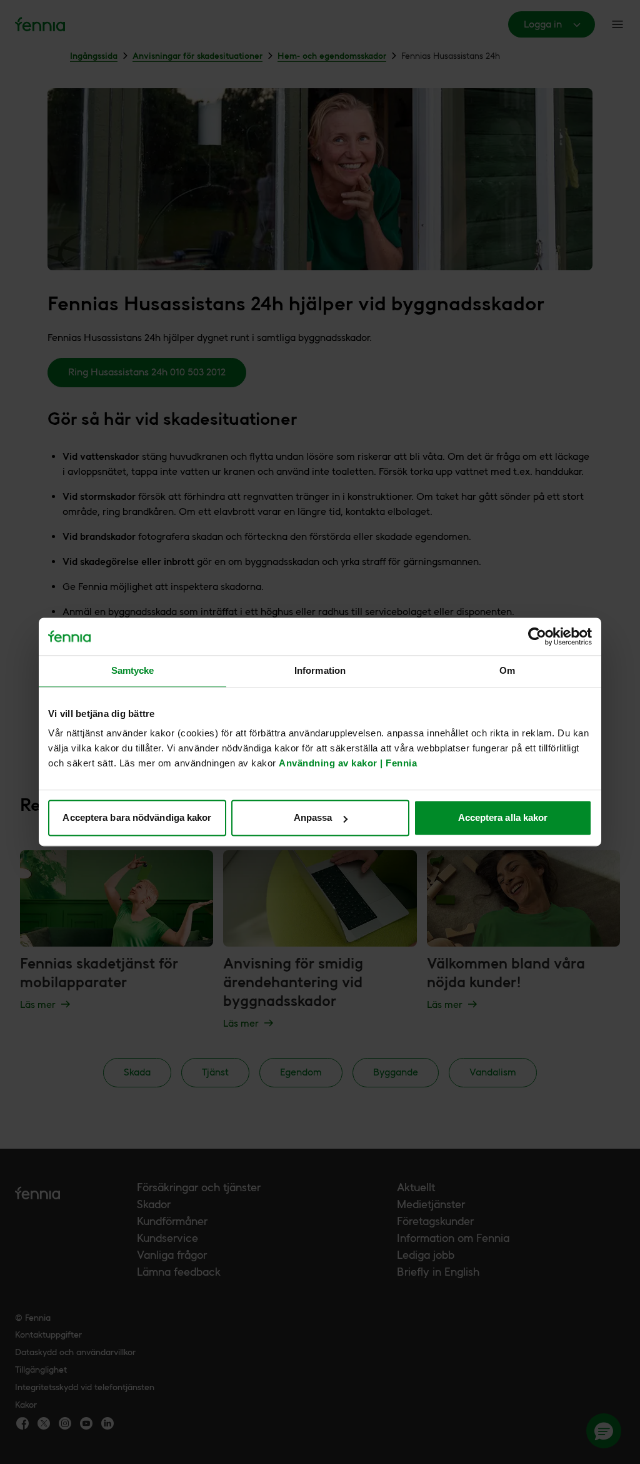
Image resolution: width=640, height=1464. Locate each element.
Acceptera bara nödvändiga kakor (136, 818)
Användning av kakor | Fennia (348, 763)
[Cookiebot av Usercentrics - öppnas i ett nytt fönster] (537, 636)
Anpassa (313, 818)
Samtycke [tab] (132, 670)
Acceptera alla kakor (503, 818)
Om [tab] (507, 670)
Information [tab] (320, 670)
